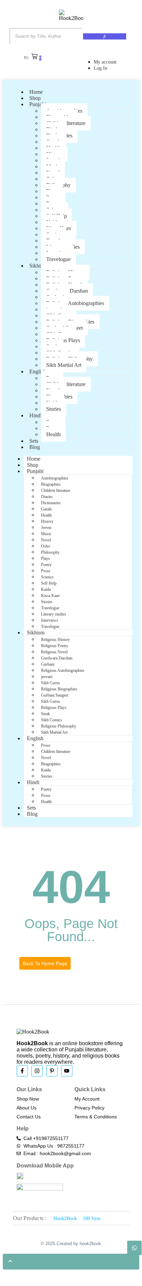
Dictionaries (51, 502)
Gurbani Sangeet (54, 695)
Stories (53, 409)
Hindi (35, 415)
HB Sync (92, 1218)
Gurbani (47, 664)
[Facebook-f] (22, 1070)
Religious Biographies (59, 689)
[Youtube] (66, 1070)
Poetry (46, 564)
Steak (45, 713)
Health (53, 434)
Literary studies (53, 614)
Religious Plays (54, 707)
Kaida (46, 589)
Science (47, 577)
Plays (45, 558)
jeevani (46, 676)
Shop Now (28, 1099)
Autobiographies (54, 478)
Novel (46, 540)
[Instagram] (37, 1070)
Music (46, 533)
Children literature (65, 384)
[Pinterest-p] (52, 1070)
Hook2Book (65, 1218)
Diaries (47, 496)
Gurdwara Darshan (56, 658)
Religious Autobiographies (75, 303)
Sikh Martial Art (63, 365)
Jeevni (46, 527)
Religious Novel (54, 652)
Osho (45, 546)
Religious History (55, 639)
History (47, 521)
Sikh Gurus (50, 682)
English (37, 371)
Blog (34, 447)
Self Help (49, 583)
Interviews (49, 620)
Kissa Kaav (50, 595)
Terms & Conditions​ (95, 1116)
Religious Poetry (54, 645)
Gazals (46, 509)
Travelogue (58, 259)
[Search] (104, 36)
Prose (45, 570)
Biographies (51, 484)
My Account (87, 1099)
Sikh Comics (51, 720)
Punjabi (37, 104)
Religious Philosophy (58, 726)
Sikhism (38, 266)
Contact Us (29, 1116)
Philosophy (50, 552)
